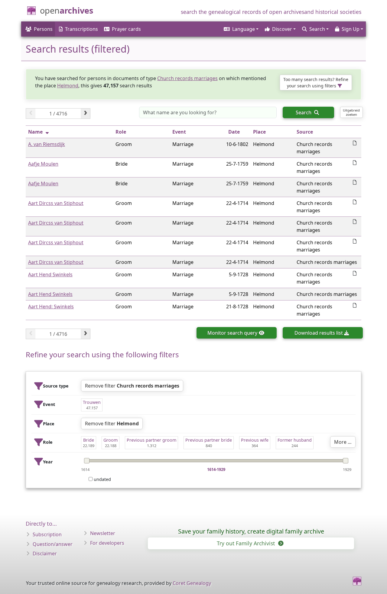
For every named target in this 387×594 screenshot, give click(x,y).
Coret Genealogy (192, 583)
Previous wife (254, 440)
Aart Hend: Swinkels (51, 306)
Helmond (67, 85)
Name (35, 131)
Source (305, 131)
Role (120, 131)
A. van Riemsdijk (46, 144)
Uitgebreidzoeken (351, 112)
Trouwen (92, 402)
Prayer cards (126, 29)
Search (304, 112)
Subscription (47, 534)
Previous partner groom (151, 440)
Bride (88, 440)
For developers (107, 543)
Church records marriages (187, 78)
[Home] (357, 581)
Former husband (295, 440)
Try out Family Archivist (246, 543)
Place (259, 131)
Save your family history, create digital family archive (251, 531)
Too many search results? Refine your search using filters (315, 82)
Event (179, 131)
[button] (240, 29)
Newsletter (102, 533)
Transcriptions (81, 29)
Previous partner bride (208, 440)
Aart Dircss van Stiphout (55, 203)
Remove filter (132, 385)
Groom (110, 440)
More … (343, 442)
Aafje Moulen (43, 164)
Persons (43, 29)
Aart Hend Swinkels (50, 274)
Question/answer (53, 544)
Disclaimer (45, 553)
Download (318, 332)
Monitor (232, 332)
